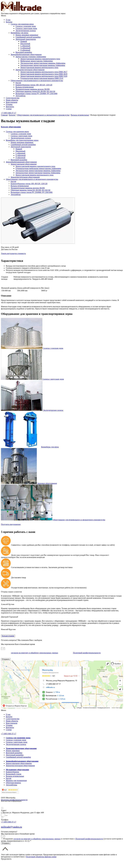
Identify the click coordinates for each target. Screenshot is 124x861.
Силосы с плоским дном (26, 26)
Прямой (23, 41)
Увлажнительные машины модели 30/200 (33, 89)
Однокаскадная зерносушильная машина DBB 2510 (41, 78)
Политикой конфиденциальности (87, 653)
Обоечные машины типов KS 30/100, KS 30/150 (35, 91)
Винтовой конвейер (24, 52)
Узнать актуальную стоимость (13, 253)
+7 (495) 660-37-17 (8, 113)
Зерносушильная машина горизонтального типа (40, 59)
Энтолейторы (11, 785)
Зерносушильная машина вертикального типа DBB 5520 (43, 76)
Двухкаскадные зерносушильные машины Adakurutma (42, 63)
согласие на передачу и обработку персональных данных (34, 653)
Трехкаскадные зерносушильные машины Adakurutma (42, 65)
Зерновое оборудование (47, 483)
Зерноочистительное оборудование (30, 70)
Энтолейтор (20, 96)
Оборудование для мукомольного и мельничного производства (37, 80)
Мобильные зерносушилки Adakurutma (36, 61)
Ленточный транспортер (26, 39)
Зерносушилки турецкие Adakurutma (31, 57)
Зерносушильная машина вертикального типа (39, 67)
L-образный (25, 46)
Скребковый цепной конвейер (28, 37)
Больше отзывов (8, 636)
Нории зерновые (13, 751)
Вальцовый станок (13, 774)
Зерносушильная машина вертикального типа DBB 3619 (43, 74)
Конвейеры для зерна (19, 33)
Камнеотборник (12, 772)
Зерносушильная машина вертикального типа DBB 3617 (43, 72)
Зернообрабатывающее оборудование (26, 54)
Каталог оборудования (11, 127)
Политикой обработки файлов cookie (41, 857)
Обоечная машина (13, 783)
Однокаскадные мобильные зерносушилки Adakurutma (38, 168)
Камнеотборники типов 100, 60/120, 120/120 (34, 85)
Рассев (18, 83)
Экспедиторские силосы (26, 31)
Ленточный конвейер (14, 755)
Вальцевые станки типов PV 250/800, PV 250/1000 (36, 94)
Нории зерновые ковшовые (27, 35)
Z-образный (25, 50)
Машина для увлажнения (16, 780)
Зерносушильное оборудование (24, 164)
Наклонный (25, 44)
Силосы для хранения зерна (22, 24)
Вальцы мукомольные (25, 87)
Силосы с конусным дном (26, 28)
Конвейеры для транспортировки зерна (22, 140)
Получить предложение (11, 524)
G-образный (25, 48)
